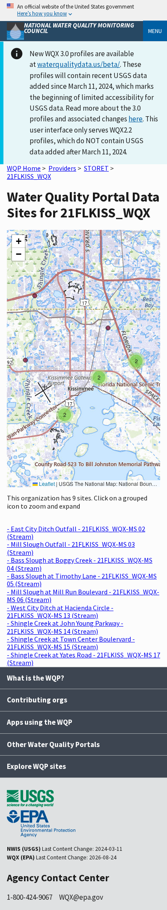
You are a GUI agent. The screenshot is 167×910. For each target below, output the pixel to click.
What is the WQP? (35, 678)
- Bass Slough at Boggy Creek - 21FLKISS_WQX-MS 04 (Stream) (79, 564)
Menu (155, 31)
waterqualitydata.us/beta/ (78, 64)
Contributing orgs (37, 700)
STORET (96, 168)
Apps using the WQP (39, 722)
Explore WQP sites (36, 766)
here (135, 119)
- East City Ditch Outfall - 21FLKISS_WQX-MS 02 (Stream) (76, 532)
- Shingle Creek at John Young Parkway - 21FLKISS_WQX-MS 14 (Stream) (65, 627)
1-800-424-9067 (29, 897)
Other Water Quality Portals (53, 744)
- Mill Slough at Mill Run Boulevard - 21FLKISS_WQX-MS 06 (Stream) (83, 596)
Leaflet (46, 483)
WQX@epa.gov (81, 897)
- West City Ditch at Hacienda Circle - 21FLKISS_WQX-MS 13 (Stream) (60, 611)
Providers (62, 168)
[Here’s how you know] (83, 10)
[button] (64, 414)
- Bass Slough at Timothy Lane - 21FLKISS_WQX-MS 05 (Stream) (82, 580)
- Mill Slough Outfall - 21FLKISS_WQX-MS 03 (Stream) (71, 548)
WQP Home (24, 168)
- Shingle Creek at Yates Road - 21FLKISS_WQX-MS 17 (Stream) (83, 659)
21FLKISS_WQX (29, 176)
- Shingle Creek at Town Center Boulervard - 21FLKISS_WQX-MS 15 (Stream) (71, 643)
